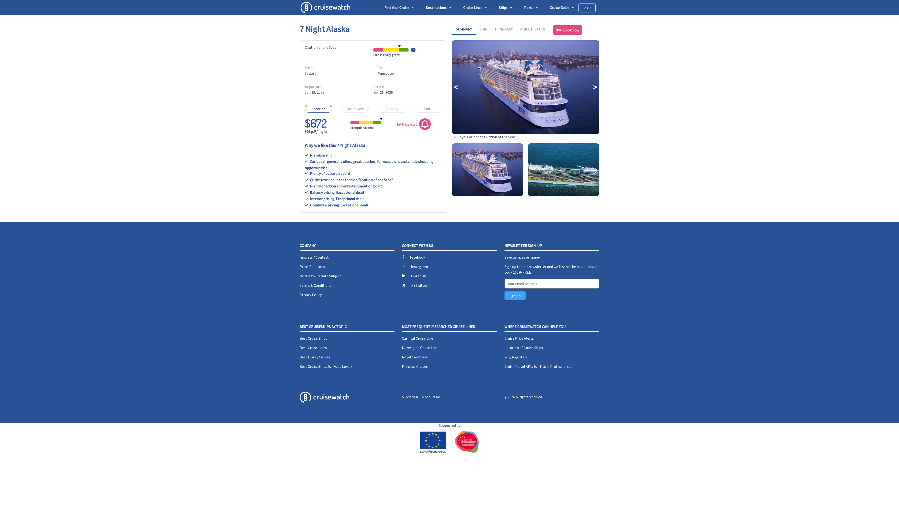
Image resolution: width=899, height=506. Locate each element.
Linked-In (418, 276)
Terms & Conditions (315, 285)
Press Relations (312, 266)
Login (587, 8)
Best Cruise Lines (313, 347)
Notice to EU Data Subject (320, 276)
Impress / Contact (314, 257)
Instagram (419, 266)
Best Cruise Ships (313, 338)
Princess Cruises (415, 366)
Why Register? (516, 357)
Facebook (417, 257)
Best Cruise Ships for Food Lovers (326, 366)
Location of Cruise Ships (524, 347)
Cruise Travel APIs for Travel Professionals (538, 366)
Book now (571, 30)
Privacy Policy (311, 294)
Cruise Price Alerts (519, 338)
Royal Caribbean (415, 357)
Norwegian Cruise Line (420, 347)
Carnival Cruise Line (417, 338)
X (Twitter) (420, 285)
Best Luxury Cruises (315, 357)
